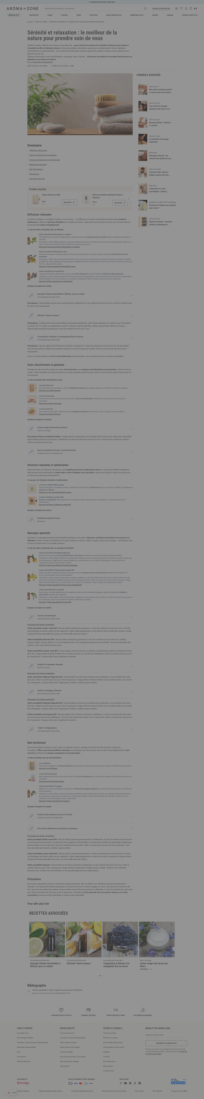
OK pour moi (116, 578)
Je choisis (87, 578)
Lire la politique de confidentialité (86, 570)
